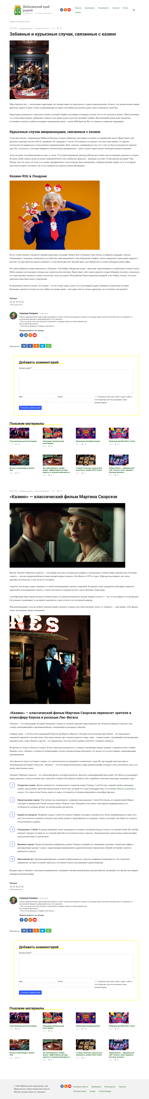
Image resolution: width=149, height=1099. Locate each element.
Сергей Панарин (105, 1091)
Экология (115, 8)
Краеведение (90, 8)
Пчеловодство (103, 8)
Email (60, 397)
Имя (20, 397)
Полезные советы (23, 22)
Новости (78, 8)
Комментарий (25, 368)
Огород (78, 12)
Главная (12, 22)
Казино (111, 104)
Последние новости (80, 1087)
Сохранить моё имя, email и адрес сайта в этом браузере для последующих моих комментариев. (113, 400)
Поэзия (125, 8)
